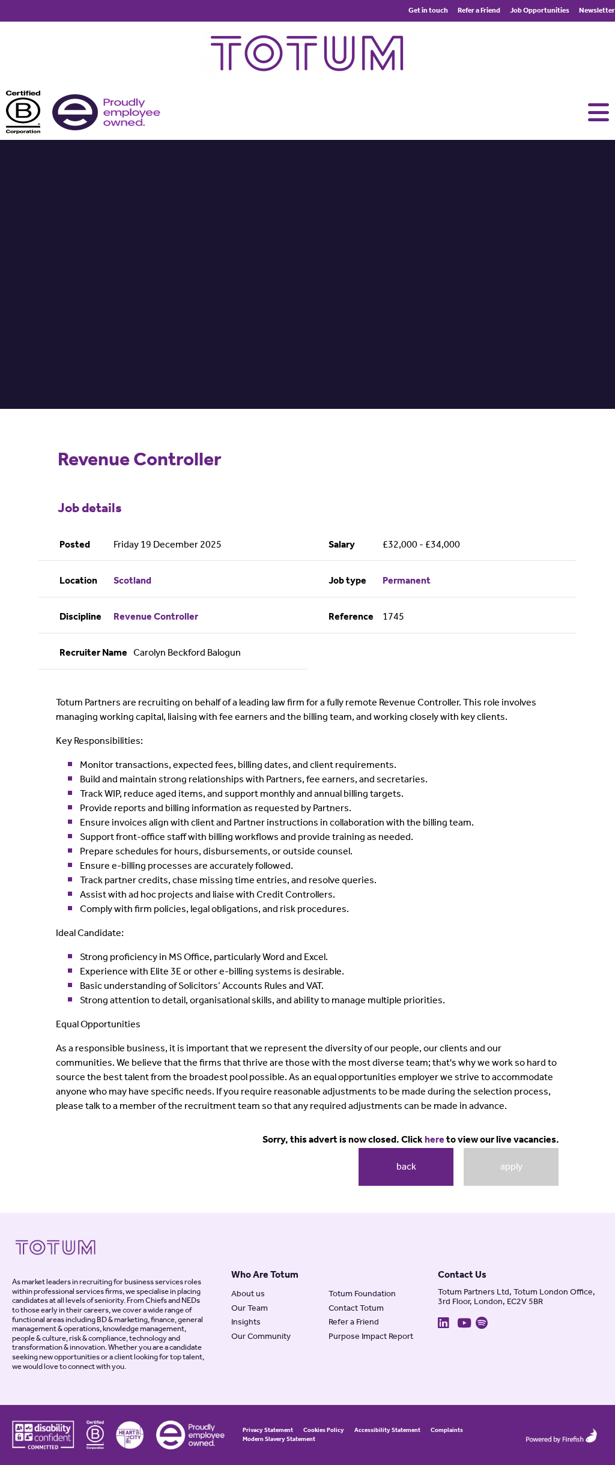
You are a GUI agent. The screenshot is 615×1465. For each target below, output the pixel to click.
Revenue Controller (156, 617)
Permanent (407, 581)
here (434, 1140)
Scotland (132, 581)
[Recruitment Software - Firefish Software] (561, 1435)
